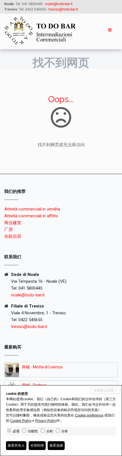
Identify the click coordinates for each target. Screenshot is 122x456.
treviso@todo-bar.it (29, 326)
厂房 (8, 229)
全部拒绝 (37, 445)
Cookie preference (89, 415)
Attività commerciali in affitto (31, 215)
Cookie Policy (20, 421)
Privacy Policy (46, 421)
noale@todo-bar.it (59, 4)
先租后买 (12, 236)
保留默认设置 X (105, 390)
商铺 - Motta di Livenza (42, 367)
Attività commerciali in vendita (32, 209)
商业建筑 (12, 222)
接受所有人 (16, 445)
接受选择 (56, 445)
